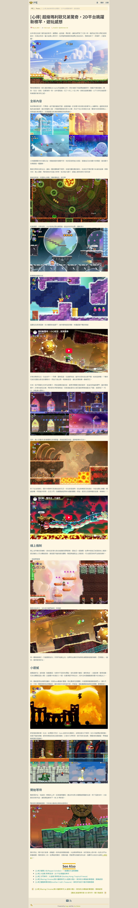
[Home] (31, 3)
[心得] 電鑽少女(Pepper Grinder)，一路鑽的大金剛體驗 (56, 870)
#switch (55, 28)
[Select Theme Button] (97, 2)
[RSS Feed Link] (70, 901)
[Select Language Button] (31, 905)
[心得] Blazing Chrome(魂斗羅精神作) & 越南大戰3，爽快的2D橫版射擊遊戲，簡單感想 (69, 879)
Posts (38, 8)
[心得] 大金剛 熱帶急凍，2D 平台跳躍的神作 (52, 873)
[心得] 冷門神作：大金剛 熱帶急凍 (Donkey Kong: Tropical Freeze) (61, 876)
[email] (67, 901)
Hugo (67, 906)
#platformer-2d (63, 28)
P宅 (32, 8)
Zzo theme (77, 906)
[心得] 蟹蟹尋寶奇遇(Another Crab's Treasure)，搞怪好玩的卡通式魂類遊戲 (64, 882)
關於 (102, 2)
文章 (107, 2)
